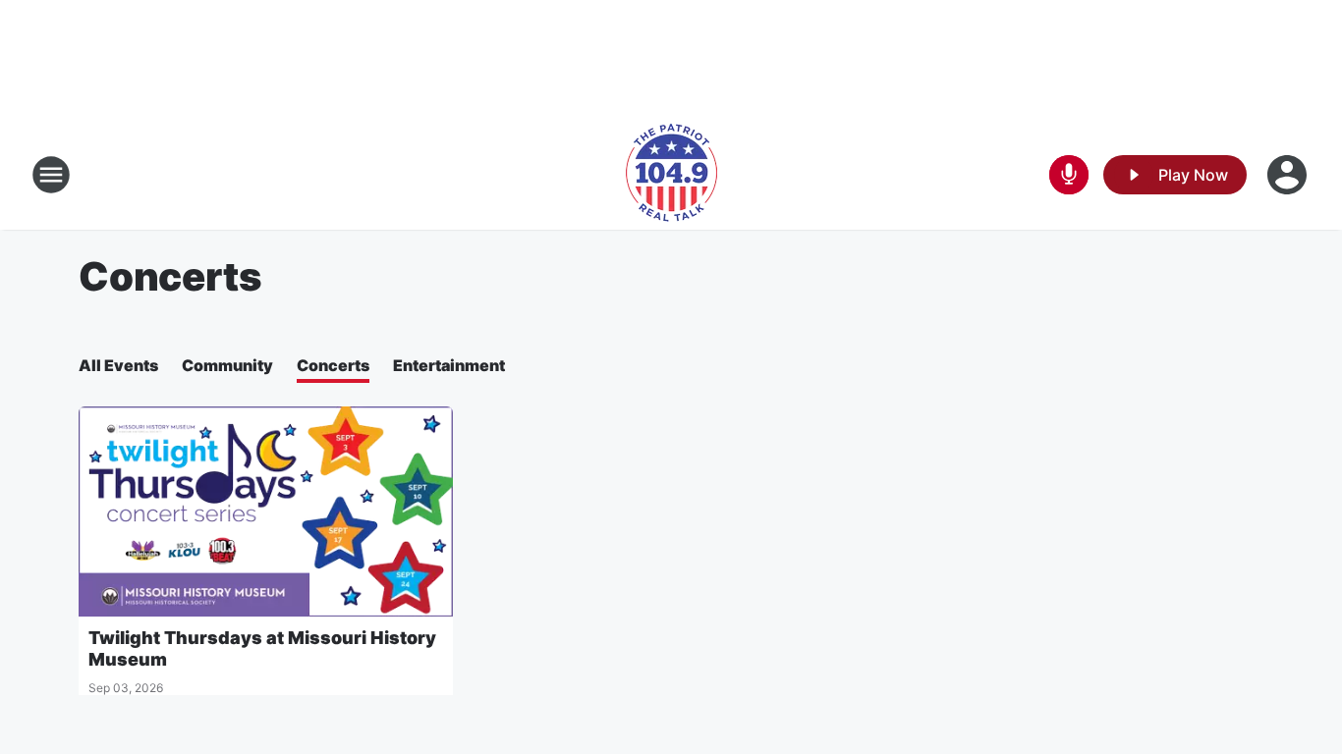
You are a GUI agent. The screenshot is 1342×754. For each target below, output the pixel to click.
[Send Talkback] (1069, 174)
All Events (118, 365)
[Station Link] (671, 175)
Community (227, 365)
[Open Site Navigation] (51, 174)
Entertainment (449, 365)
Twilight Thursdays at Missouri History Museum (262, 648)
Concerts (333, 365)
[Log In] (1289, 174)
